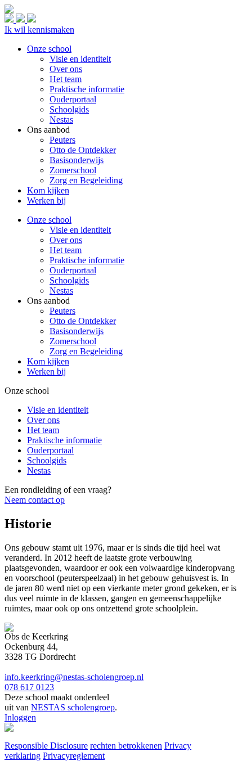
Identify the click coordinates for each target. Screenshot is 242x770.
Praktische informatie (87, 260)
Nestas (61, 290)
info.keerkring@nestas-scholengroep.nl (74, 677)
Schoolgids (69, 280)
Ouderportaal (73, 270)
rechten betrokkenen (126, 745)
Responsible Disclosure (46, 745)
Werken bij (46, 371)
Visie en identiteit (80, 230)
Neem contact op (35, 500)
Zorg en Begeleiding (86, 351)
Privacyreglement (74, 755)
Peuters (62, 311)
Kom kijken (48, 361)
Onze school (49, 219)
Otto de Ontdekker (83, 321)
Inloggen (20, 717)
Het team (66, 250)
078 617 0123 (29, 687)
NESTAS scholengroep (73, 707)
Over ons (66, 240)
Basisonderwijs (77, 331)
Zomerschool (73, 341)
